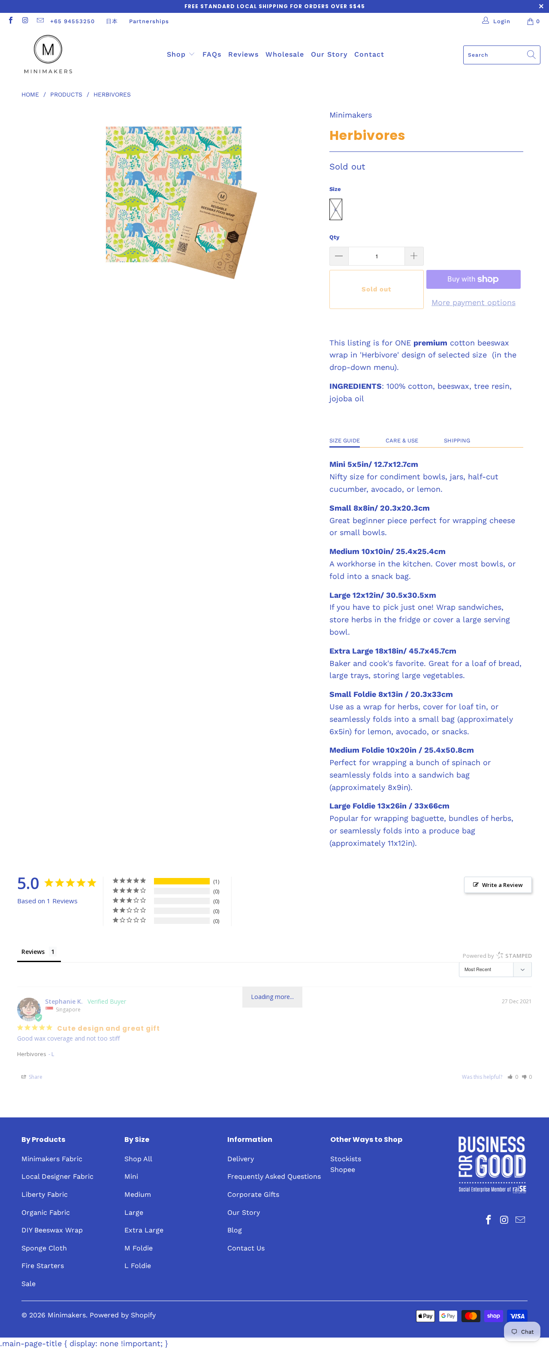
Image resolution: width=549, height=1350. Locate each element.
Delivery (240, 1159)
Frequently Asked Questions (274, 1176)
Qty (334, 237)
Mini (131, 1176)
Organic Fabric (45, 1212)
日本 (112, 21)
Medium (137, 1194)
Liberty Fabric (44, 1194)
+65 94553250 (72, 21)
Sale (28, 1284)
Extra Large (143, 1230)
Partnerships (149, 21)
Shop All (138, 1159)
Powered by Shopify (123, 1315)
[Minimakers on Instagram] (25, 21)
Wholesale (284, 54)
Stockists (345, 1159)
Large (133, 1212)
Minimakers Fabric (51, 1159)
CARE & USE (402, 440)
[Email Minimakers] (40, 21)
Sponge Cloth (44, 1248)
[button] (513, 1077)
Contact (369, 54)
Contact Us (246, 1248)
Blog (234, 1230)
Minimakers (350, 114)
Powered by (497, 956)
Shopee (342, 1169)
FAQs (211, 54)
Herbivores (31, 1054)
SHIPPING (457, 440)
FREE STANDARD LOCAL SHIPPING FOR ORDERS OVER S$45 (274, 6)
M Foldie (138, 1248)
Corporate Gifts (253, 1194)
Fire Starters (42, 1266)
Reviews (243, 54)
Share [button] (34, 1077)
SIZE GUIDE (344, 440)
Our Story (329, 54)
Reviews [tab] (33, 951)
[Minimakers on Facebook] (10, 21)
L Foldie (137, 1266)
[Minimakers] (48, 55)
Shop (177, 54)
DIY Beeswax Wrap (52, 1230)
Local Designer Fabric (57, 1176)
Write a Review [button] (502, 885)
